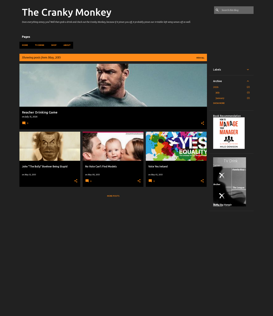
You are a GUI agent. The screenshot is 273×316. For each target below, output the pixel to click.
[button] (202, 123)
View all (200, 58)
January (220, 98)
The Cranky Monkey (66, 12)
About (67, 45)
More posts (113, 196)
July (218, 92)
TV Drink (39, 45)
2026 (215, 87)
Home (25, 45)
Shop (54, 45)
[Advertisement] (231, 262)
